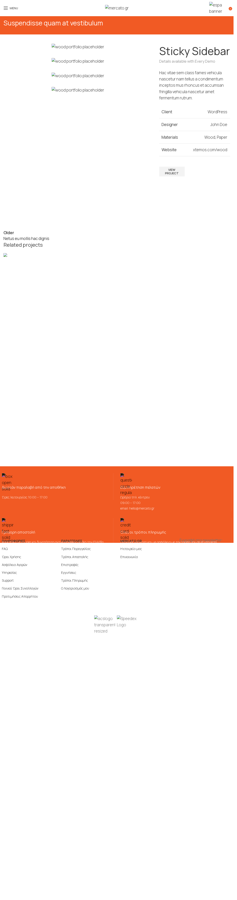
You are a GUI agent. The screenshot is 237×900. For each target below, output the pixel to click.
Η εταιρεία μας (131, 549)
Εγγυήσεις (68, 572)
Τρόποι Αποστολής (74, 557)
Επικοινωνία (129, 557)
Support (8, 580)
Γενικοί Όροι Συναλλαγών (20, 588)
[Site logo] (117, 7)
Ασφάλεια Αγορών (14, 564)
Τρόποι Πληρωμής (74, 580)
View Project (172, 171)
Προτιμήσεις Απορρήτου (20, 596)
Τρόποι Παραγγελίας (76, 549)
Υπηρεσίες (9, 572)
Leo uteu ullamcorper (29, 273)
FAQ (5, 549)
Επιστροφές (69, 564)
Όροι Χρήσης (11, 557)
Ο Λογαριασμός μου (75, 588)
